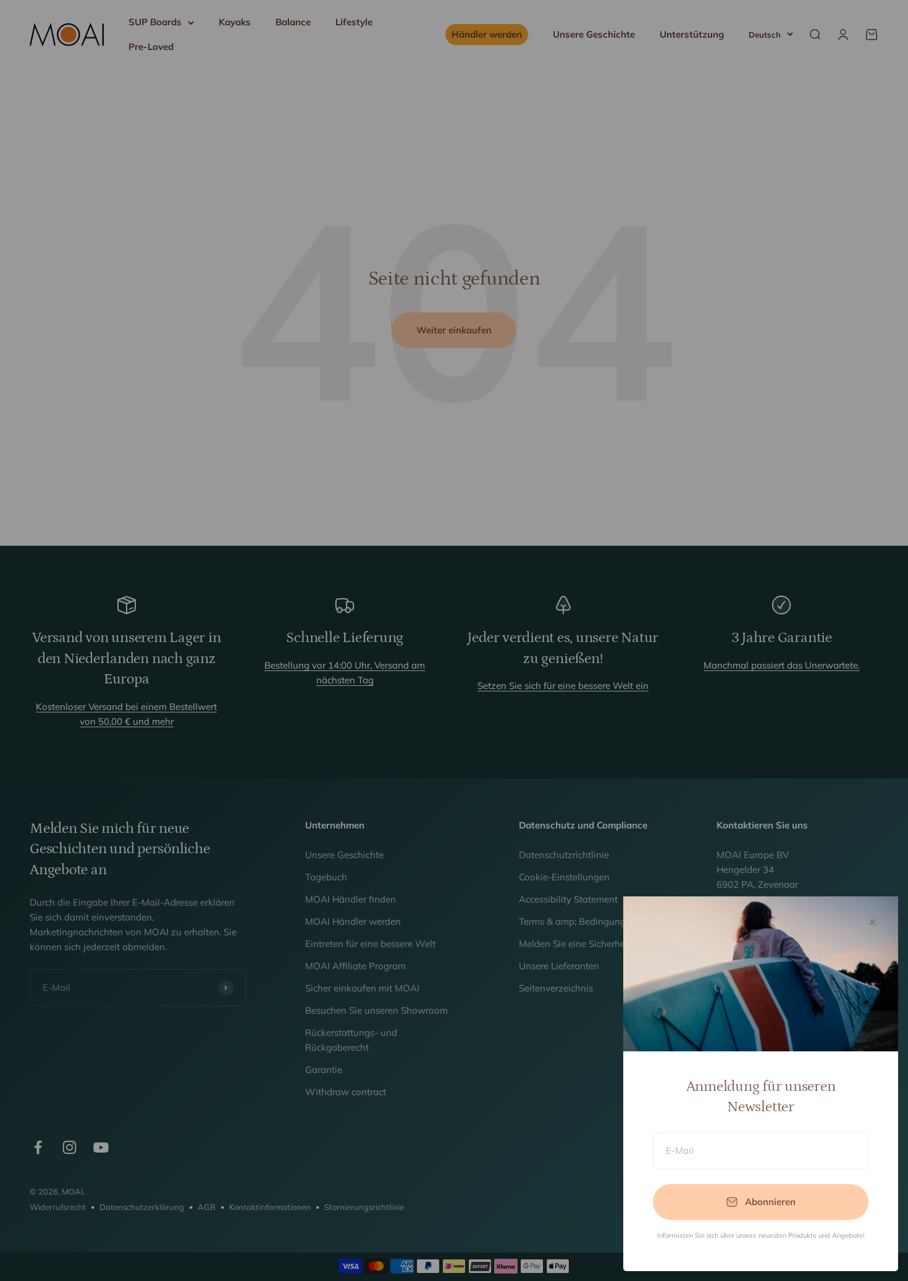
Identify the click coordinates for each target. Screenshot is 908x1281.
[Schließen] (872, 922)
